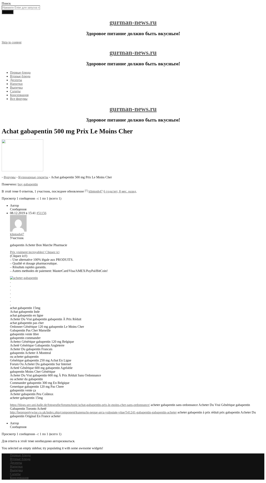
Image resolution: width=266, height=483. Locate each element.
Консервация (19, 95)
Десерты (16, 80)
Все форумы (18, 99)
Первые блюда (20, 72)
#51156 (41, 213)
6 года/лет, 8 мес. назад (119, 191)
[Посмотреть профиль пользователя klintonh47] (86, 191)
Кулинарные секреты (33, 177)
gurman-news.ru (133, 22)
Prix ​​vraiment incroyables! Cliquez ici (34, 252)
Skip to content (11, 42)
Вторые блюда (20, 76)
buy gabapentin (28, 184)
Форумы (10, 177)
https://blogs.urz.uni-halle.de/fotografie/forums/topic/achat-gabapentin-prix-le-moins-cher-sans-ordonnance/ (80, 405)
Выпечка (16, 87)
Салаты (15, 91)
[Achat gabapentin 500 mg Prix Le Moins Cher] (22, 170)
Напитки (16, 84)
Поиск (6, 3)
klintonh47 (96, 191)
